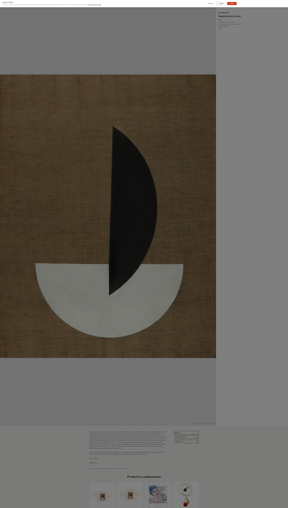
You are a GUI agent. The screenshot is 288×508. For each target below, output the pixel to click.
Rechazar (221, 3)
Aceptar (232, 3)
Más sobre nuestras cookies (94, 4)
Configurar (210, 3)
